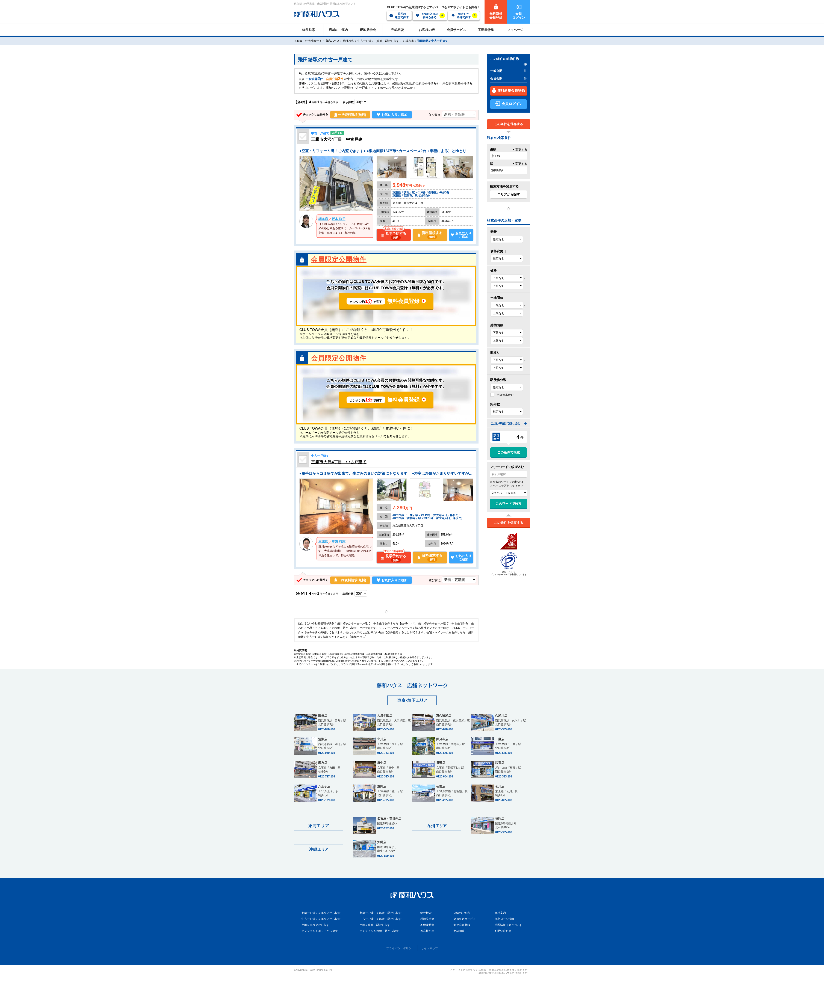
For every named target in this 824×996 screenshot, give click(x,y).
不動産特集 (427, 925)
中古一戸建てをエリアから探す (321, 919)
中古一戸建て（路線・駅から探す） (379, 40)
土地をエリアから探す (315, 925)
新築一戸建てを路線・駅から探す (380, 913)
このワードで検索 (508, 503)
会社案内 (500, 913)
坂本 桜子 (338, 219)
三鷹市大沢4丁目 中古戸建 (336, 139)
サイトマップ (429, 948)
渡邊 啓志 (338, 541)
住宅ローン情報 (504, 919)
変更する (521, 149)
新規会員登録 (461, 925)
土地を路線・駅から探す (375, 925)
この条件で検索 (508, 452)
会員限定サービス (464, 919)
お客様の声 (427, 931)
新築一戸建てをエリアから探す (321, 913)
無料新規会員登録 (511, 90)
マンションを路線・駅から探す (379, 931)
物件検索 (348, 40)
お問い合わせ (503, 931)
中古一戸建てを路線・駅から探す (380, 919)
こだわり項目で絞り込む (505, 423)
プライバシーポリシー (400, 948)
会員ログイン (512, 104)
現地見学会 (427, 919)
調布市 (410, 40)
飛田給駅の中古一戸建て (432, 40)
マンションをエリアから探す (319, 931)
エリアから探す (508, 194)
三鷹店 (323, 541)
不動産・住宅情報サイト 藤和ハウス (316, 40)
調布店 (323, 219)
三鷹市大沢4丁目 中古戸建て (339, 462)
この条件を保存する (508, 124)
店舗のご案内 (461, 913)
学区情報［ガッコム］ (509, 925)
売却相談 (459, 931)
